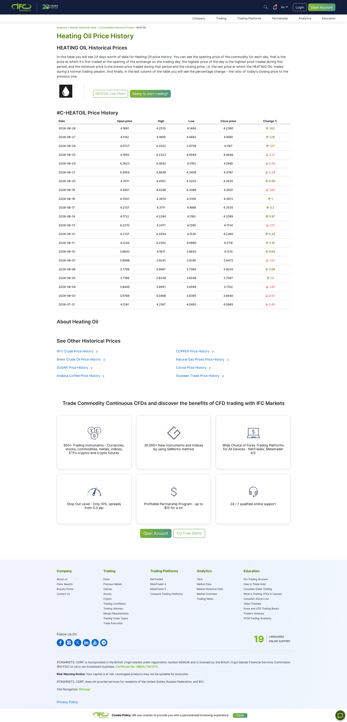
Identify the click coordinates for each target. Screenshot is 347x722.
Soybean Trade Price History (198, 376)
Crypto (107, 598)
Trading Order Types (115, 618)
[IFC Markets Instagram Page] (69, 642)
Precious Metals (112, 584)
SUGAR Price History (73, 367)
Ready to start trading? (150, 94)
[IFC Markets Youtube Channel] (95, 642)
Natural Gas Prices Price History (200, 359)
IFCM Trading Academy (257, 618)
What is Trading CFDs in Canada (263, 593)
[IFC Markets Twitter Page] (77, 642)
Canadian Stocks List (256, 598)
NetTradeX (156, 579)
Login (300, 7)
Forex (106, 579)
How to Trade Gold (255, 584)
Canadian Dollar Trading (258, 588)
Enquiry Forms (65, 588)
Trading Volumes (113, 608)
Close (240, 715)
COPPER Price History (193, 351)
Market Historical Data (210, 588)
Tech (200, 579)
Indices (107, 588)
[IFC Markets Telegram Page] (103, 642)
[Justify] (265, 7)
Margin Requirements (115, 613)
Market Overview (207, 593)
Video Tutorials (252, 603)
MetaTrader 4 (158, 584)
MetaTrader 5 (158, 588)
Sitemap (84, 689)
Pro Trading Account (256, 579)
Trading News (205, 598)
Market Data (204, 584)
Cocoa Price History (191, 367)
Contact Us (63, 593)
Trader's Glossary (254, 613)
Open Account (322, 7)
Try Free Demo (189, 533)
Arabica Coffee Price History (79, 376)
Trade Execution (113, 623)
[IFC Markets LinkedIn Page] (86, 642)
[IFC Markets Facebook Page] (60, 642)
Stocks (107, 593)
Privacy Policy (67, 702)
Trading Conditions (114, 603)
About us (62, 579)
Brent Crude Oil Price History (79, 359)
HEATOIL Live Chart (110, 93)
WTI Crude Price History (75, 351)
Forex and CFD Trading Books (261, 608)
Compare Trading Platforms (166, 593)
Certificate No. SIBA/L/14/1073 (136, 666)
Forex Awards (65, 584)
